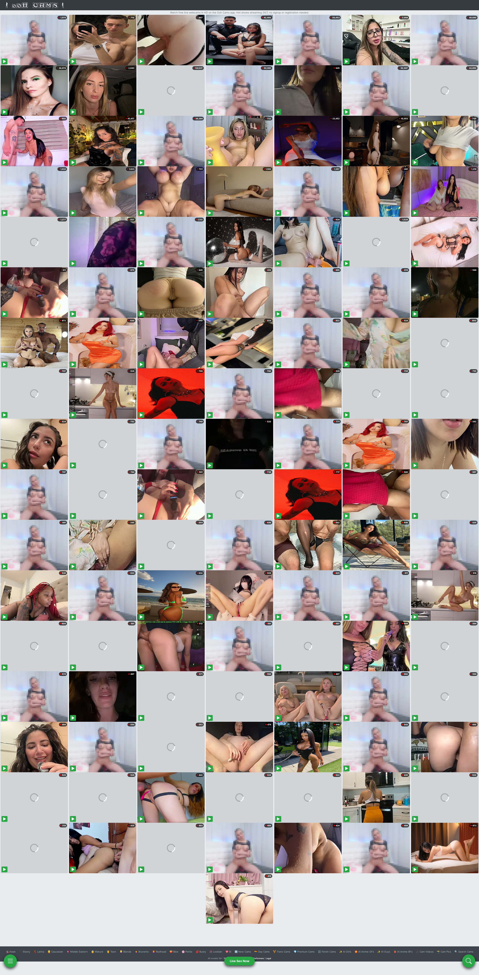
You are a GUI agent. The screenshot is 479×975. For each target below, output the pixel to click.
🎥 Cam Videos (425, 951)
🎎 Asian (11, 951)
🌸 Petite (187, 951)
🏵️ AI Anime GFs (364, 951)
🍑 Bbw (174, 951)
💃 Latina (38, 951)
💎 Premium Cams (304, 951)
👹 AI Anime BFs (403, 951)
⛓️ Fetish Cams (327, 951)
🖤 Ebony (24, 951)
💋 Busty (201, 951)
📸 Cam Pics (444, 951)
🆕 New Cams (243, 951)
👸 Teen (111, 951)
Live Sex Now (239, 961)
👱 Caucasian (55, 951)
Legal (268, 958)
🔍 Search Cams (463, 951)
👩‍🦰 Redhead (159, 951)
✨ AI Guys (383, 951)
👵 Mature (97, 951)
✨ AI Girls (345, 951)
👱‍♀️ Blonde (125, 951)
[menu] (10, 961)
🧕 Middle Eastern (77, 951)
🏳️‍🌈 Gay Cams (262, 951)
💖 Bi (228, 951)
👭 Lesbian (215, 951)
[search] (468, 961)
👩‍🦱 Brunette (142, 951)
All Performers (257, 958)
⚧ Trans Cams (281, 951)
